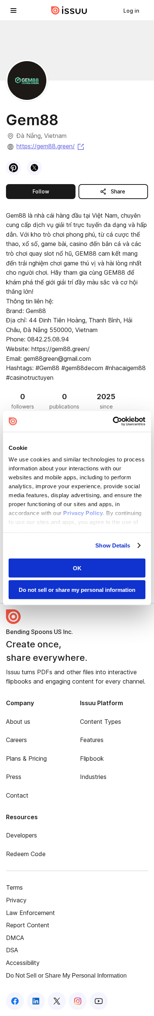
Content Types (100, 721)
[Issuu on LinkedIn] (36, 1001)
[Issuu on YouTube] (99, 1001)
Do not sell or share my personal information (77, 590)
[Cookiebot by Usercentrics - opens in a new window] (112, 421)
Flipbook (92, 758)
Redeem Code (26, 854)
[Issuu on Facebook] (15, 1001)
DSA (12, 950)
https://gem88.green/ (50, 146)
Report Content (27, 925)
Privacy (16, 900)
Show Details (112, 545)
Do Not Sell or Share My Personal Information (66, 975)
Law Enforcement (30, 912)
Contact (17, 795)
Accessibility (23, 962)
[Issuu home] (69, 10)
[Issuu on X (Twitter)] (57, 1001)
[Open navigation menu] (13, 10)
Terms (14, 887)
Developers (21, 835)
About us (18, 721)
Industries (93, 776)
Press (13, 776)
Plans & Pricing (26, 758)
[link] (131, 10)
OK (77, 568)
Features (92, 740)
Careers (16, 740)
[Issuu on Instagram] (78, 1001)
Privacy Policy (83, 513)
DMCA (15, 937)
